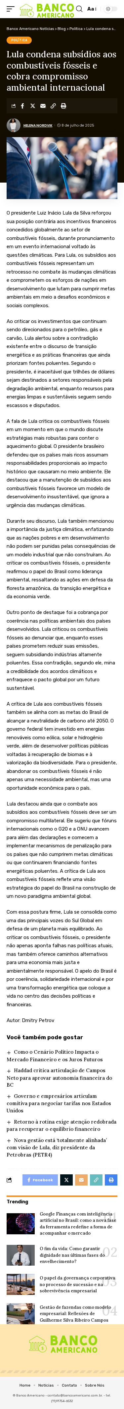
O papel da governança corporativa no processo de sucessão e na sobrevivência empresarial (77, 1284)
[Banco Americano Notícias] (46, 9)
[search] (79, 9)
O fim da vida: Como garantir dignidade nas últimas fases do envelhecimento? (72, 1255)
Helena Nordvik (38, 125)
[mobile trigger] (12, 9)
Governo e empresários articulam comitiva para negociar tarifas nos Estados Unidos (59, 1103)
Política (19, 40)
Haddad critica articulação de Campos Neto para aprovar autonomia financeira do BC (59, 1077)
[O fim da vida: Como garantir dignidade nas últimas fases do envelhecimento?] (21, 1255)
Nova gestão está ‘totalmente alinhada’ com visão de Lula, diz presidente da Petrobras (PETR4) (57, 1147)
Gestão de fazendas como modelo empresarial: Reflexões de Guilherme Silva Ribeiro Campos (75, 1314)
